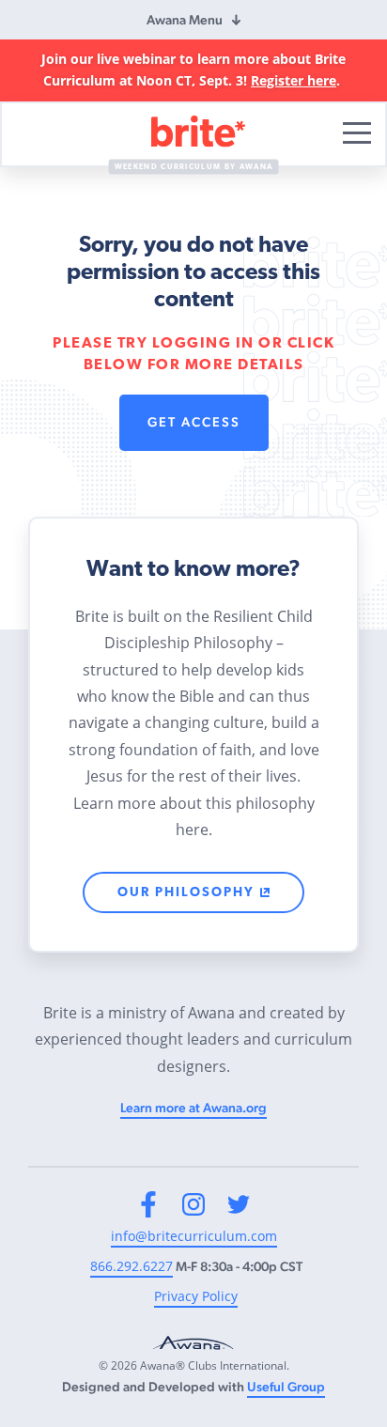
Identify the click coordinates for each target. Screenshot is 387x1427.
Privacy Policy (196, 1296)
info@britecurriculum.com (194, 1236)
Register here (293, 80)
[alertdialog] (193, 70)
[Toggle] (357, 133)
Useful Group (286, 1386)
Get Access (193, 421)
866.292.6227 (131, 1266)
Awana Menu (185, 19)
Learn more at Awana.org (193, 1107)
